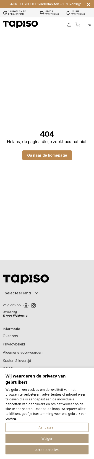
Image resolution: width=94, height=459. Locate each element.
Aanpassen (47, 427)
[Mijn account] (69, 24)
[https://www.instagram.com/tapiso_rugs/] (33, 305)
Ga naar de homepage (47, 155)
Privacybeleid (14, 344)
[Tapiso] (20, 24)
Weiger (47, 438)
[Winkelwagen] (77, 24)
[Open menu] (88, 24)
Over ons (10, 336)
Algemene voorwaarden (22, 352)
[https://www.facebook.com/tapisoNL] (26, 305)
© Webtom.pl (15, 315)
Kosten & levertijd (17, 360)
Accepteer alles (47, 450)
